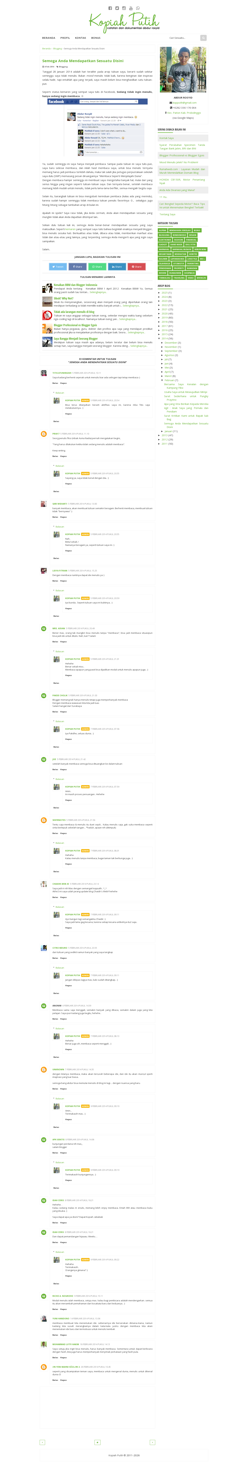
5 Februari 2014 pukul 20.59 (105, 598)
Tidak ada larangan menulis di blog (74, 312)
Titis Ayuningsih (61, 373)
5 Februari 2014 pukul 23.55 (82, 947)
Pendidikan (165, 268)
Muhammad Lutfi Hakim (65, 1344)
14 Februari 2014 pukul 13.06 (85, 1318)
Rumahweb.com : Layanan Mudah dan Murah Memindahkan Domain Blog (182, 170)
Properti (179, 268)
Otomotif (178, 263)
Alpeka (162, 230)
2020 (165, 313)
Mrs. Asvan (58, 628)
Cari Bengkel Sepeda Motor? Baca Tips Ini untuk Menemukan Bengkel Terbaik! (182, 205)
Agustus (170, 355)
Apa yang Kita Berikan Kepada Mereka (186, 404)
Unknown (58, 1069)
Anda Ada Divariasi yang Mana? (177, 190)
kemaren (70, 229)
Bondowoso (179, 235)
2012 (165, 439)
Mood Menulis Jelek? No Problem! (178, 162)
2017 (165, 326)
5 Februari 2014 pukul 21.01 (105, 659)
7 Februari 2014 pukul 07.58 (105, 729)
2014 (165, 338)
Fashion (178, 239)
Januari (169, 431)
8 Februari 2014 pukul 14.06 (79, 1139)
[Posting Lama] (152, 1442)
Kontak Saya (166, 138)
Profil (65, 37)
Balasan (60, 392)
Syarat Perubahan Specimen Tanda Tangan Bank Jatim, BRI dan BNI (182, 146)
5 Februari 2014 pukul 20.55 (105, 473)
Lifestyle (192, 258)
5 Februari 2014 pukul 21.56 (80, 820)
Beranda (48, 37)
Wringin (201, 278)
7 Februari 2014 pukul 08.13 (105, 1036)
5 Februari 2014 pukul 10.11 (86, 373)
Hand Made (176, 244)
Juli (166, 359)
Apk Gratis (58, 1139)
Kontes (193, 254)
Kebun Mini (200, 249)
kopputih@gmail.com (185, 102)
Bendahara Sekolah (180, 230)
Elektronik (165, 239)
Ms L (202, 258)
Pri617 (55, 433)
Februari (170, 380)
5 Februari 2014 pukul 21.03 (82, 695)
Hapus (63, 383)
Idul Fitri (190, 244)
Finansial (191, 239)
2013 (165, 435)
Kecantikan (165, 254)
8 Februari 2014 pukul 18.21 (79, 1200)
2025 (165, 292)
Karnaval (164, 249)
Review (162, 273)
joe (54, 759)
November (171, 346)
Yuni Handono (60, 1318)
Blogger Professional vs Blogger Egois (75, 325)
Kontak (80, 37)
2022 (165, 305)
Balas (55, 383)
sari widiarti (59, 503)
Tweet (59, 266)
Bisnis (197, 230)
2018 (165, 321)
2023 (165, 300)
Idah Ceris (58, 1200)
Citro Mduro (59, 947)
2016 (165, 330)
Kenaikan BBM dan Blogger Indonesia (75, 285)
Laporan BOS (177, 258)
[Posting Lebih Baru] (42, 1442)
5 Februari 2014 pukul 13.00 (82, 503)
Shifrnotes (58, 820)
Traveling (179, 278)
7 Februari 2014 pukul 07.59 (105, 786)
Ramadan (192, 268)
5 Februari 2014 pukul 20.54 (105, 400)
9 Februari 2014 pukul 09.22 (105, 1259)
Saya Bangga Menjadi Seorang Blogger (76, 338)
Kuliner (163, 258)
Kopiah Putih (72, 400)
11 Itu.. (163, 197)
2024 (165, 296)
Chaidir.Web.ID (60, 883)
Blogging (63, 66)
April (167, 371)
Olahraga (164, 263)
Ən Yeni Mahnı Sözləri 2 (66, 1366)
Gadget (163, 244)
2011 (165, 443)
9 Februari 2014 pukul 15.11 (88, 1296)
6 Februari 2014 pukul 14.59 (76, 1005)
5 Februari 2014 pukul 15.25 (82, 570)
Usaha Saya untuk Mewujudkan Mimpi (185, 392)
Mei (167, 367)
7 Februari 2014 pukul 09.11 (105, 914)
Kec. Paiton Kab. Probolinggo (184, 112)
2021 (165, 309)
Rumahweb (175, 273)
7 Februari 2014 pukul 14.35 (79, 1069)
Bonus (96, 37)
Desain (192, 235)
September (171, 350)
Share (79, 266)
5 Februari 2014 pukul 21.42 (71, 759)
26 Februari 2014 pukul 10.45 (96, 1366)
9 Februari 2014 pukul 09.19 (105, 1106)
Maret (168, 376)
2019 (165, 317)
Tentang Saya (167, 214)
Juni (167, 363)
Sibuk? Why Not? (63, 298)
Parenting (193, 263)
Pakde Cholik (59, 695)
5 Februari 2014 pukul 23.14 (84, 883)
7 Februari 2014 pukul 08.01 (105, 850)
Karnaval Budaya (182, 249)
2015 (165, 334)
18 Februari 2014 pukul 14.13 (95, 1344)
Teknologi (164, 278)
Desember (171, 342)
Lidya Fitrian (59, 570)
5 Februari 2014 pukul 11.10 (74, 433)
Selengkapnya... (98, 292)
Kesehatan (180, 254)
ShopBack (189, 273)
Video (191, 278)
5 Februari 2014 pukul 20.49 (80, 628)
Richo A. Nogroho (62, 1296)
